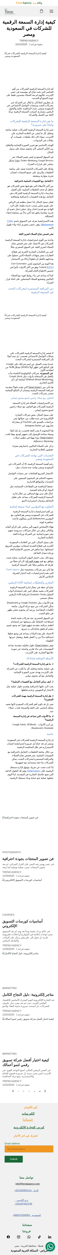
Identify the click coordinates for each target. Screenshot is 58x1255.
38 (40, 1091)
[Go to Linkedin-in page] (49, 1236)
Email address (12, 1143)
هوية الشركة (32, 561)
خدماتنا (28, 1119)
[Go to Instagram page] (20, 1236)
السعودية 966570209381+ (27, 1215)
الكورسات (28, 1113)
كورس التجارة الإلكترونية (29, 1127)
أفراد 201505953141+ (26, 1190)
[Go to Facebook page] (10, 1236)
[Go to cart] (41, 11)
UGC (50, 267)
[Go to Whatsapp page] (30, 1236)
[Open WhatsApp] (50, 1246)
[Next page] (45, 1091)
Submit (13, 1159)
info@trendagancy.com (27, 1184)
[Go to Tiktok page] (41, 1236)
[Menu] (51, 11)
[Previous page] (13, 1091)
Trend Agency (35, 387)
